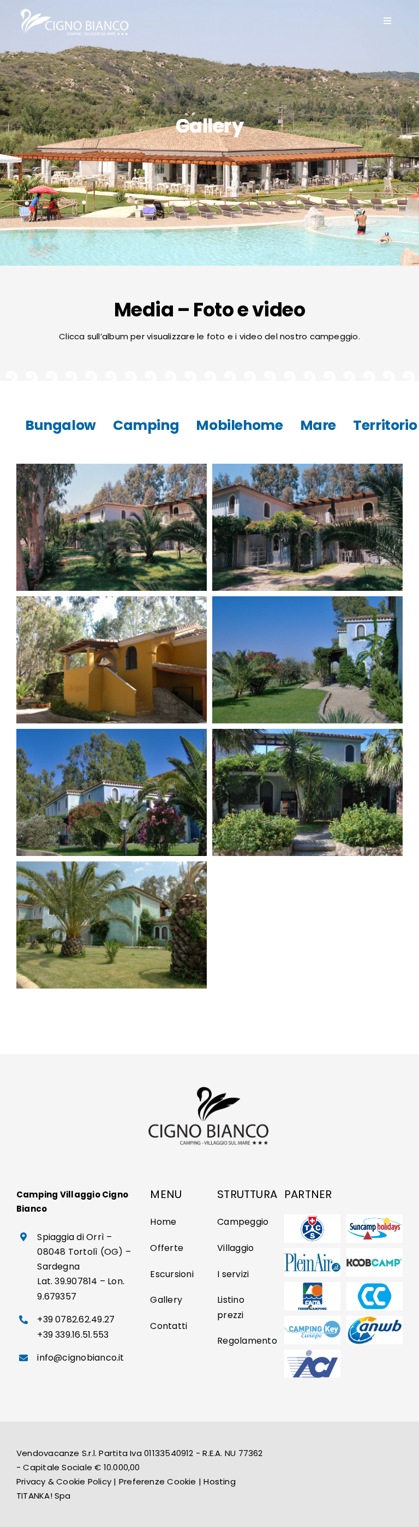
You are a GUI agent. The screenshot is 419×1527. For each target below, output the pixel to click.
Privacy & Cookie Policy (63, 1481)
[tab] (60, 425)
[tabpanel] (209, 726)
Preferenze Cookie (157, 1481)
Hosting (219, 1481)
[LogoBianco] (75, 9)
